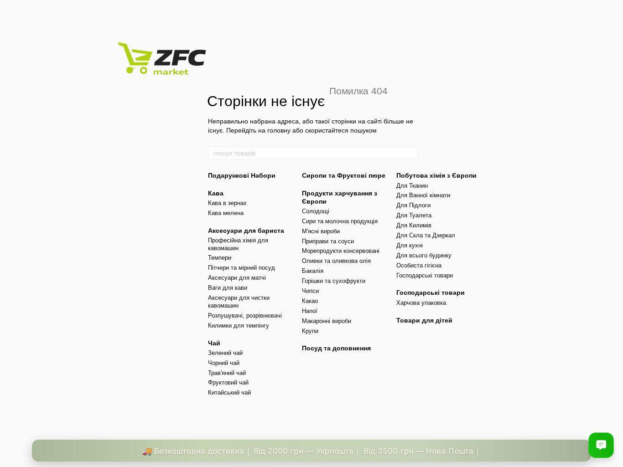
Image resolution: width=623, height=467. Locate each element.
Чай (214, 343)
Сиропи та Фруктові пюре (343, 175)
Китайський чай (229, 392)
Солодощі (315, 211)
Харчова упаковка (421, 302)
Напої (309, 311)
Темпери (219, 257)
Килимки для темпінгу (238, 325)
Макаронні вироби (326, 321)
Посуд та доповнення (336, 348)
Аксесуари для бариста (246, 230)
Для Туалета (413, 215)
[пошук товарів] (410, 153)
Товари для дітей (424, 320)
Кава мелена (226, 213)
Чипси (310, 290)
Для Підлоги (413, 205)
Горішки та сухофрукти (333, 280)
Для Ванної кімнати (423, 195)
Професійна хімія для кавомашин (238, 244)
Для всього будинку (424, 255)
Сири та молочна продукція (340, 221)
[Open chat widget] (601, 445)
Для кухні (409, 245)
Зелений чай (225, 352)
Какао (310, 301)
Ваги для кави (227, 287)
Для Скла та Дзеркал (425, 235)
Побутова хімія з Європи (436, 175)
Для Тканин (412, 185)
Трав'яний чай (227, 372)
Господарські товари (424, 275)
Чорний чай (223, 362)
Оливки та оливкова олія (336, 260)
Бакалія (312, 270)
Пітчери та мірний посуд (241, 267)
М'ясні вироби (321, 231)
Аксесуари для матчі (237, 277)
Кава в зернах (227, 203)
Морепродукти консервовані (340, 250)
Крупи (310, 331)
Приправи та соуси (328, 241)
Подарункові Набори (241, 175)
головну (279, 130)
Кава (215, 193)
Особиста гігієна (418, 265)
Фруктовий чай (228, 382)
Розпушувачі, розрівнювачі (245, 315)
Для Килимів (413, 225)
